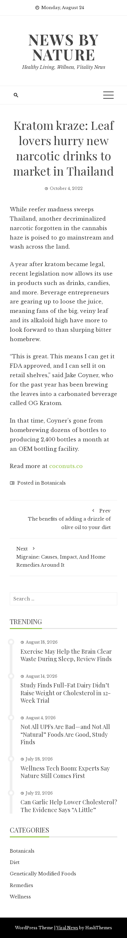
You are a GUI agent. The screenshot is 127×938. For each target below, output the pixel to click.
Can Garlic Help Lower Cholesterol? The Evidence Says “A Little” (69, 805)
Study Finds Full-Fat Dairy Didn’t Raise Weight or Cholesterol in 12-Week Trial (66, 692)
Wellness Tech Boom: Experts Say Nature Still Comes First (65, 772)
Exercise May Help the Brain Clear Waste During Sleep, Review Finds (66, 655)
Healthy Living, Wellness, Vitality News (63, 67)
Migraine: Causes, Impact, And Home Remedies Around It (61, 557)
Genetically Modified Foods (43, 874)
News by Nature (63, 46)
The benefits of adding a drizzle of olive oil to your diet (69, 519)
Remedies (21, 885)
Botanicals (53, 483)
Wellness (20, 897)
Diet (15, 862)
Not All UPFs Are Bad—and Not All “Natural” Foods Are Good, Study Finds (65, 734)
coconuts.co (66, 466)
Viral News (67, 927)
